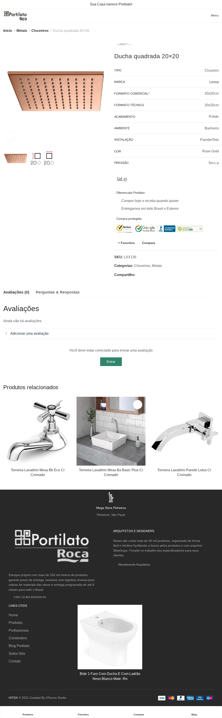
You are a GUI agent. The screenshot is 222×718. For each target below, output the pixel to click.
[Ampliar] (11, 136)
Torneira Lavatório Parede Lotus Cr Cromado (184, 472)
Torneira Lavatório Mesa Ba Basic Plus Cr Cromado (111, 472)
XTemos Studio (56, 697)
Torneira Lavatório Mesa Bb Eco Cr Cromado (38, 472)
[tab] (16, 292)
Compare (148, 243)
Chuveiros (40, 30)
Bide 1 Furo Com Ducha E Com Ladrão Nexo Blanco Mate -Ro (110, 676)
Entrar (111, 361)
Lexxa (214, 82)
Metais (21, 30)
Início (7, 30)
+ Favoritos (126, 243)
